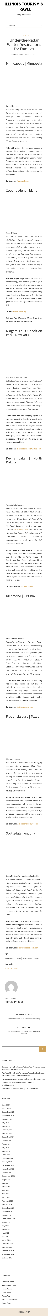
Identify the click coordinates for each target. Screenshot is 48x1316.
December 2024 (8, 1137)
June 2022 (6, 1229)
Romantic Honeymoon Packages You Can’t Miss (20, 1089)
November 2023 (8, 1169)
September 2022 (8, 1219)
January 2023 (7, 1204)
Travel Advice (7, 1289)
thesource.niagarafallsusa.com (29, 449)
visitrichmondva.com (25, 707)
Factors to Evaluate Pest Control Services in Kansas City (23, 1079)
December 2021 (8, 1251)
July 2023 (5, 1183)
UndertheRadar (28, 958)
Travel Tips (6, 1296)
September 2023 (8, 1176)
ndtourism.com (27, 586)
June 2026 (6, 1105)
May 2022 (5, 1233)
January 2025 (7, 1133)
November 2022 (8, 1211)
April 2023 (5, 1194)
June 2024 (6, 1151)
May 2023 (5, 1190)
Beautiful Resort (8, 1282)
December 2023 (8, 1165)
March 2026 (6, 1108)
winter (36, 958)
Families (18, 958)
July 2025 (5, 1123)
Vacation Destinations (24, 36)
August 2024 (6, 1144)
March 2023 (6, 1197)
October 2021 (7, 1258)
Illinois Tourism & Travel (24, 6)
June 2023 (6, 1187)
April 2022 (5, 1236)
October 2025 (7, 1119)
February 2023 (7, 1201)
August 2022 (6, 1222)
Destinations (9, 958)
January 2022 (7, 1247)
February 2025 (7, 1130)
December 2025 (8, 1112)
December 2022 (8, 1208)
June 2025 (6, 1126)
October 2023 (7, 1172)
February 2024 (7, 1158)
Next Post (24, 1030)
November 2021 (8, 1254)
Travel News (6, 1292)
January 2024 (7, 1162)
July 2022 (5, 1226)
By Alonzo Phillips (17, 54)
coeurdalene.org (19, 311)
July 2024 (5, 1147)
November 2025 (8, 1115)
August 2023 (6, 1179)
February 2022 (7, 1243)
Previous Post (24, 1016)
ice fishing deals (21, 529)
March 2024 (6, 1155)
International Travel (9, 1285)
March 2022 (6, 1240)
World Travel (6, 1303)
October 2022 (7, 1215)
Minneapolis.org (23, 181)
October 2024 (7, 1140)
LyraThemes (26, 1313)
